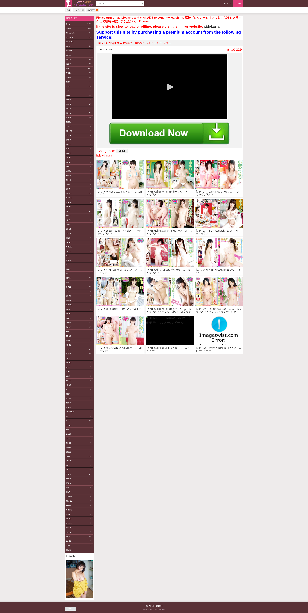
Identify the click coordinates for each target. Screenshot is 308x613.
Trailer (68, 28)
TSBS (68, 474)
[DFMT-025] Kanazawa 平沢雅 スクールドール (119, 310)
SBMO (68, 456)
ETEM (68, 407)
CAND (68, 541)
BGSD (68, 381)
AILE (68, 220)
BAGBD (69, 305)
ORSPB (69, 510)
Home (68, 10)
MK (67, 274)
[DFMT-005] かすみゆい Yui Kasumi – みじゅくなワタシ (119, 349)
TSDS (68, 77)
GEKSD (69, 233)
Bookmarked (107, 50)
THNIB (68, 345)
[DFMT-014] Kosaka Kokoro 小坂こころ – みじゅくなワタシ (218, 193)
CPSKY (69, 193)
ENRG (68, 336)
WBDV (68, 171)
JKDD (68, 425)
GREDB (69, 247)
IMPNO (69, 51)
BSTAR (69, 398)
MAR (68, 340)
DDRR (68, 300)
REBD (68, 60)
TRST (68, 470)
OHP (68, 372)
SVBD (68, 479)
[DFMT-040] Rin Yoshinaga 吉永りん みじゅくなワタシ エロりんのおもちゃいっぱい (219, 310)
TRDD (68, 242)
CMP (68, 225)
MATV (68, 528)
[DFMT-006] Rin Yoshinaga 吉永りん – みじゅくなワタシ (169, 193)
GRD (68, 367)
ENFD (68, 113)
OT (67, 265)
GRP (68, 545)
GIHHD (69, 496)
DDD (68, 189)
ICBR (68, 256)
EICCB (68, 452)
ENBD (68, 109)
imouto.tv (69, 37)
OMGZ (68, 126)
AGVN (68, 207)
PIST (68, 394)
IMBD (68, 46)
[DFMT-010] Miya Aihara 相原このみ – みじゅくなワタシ (169, 232)
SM (67, 430)
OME (68, 349)
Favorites (92, 10)
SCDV (68, 327)
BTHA (68, 483)
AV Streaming (160, 609)
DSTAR (69, 523)
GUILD (68, 287)
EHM (68, 465)
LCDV (68, 64)
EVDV (68, 140)
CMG (68, 184)
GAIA (68, 291)
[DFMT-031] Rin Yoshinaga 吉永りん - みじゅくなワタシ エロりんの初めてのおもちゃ (169, 310)
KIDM (68, 537)
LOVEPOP (70, 42)
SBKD (68, 100)
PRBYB (69, 131)
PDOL (68, 309)
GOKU (68, 514)
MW (67, 488)
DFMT (68, 296)
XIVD (68, 376)
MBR (68, 82)
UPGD (68, 229)
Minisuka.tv (70, 33)
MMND (68, 104)
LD (67, 416)
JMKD (68, 532)
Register (227, 4)
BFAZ (68, 332)
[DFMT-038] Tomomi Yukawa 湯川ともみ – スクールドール (218, 349)
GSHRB (69, 198)
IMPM (68, 55)
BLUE (68, 269)
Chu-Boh (69, 501)
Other (68, 24)
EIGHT (68, 144)
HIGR (68, 238)
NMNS (68, 447)
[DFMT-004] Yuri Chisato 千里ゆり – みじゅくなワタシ (168, 271)
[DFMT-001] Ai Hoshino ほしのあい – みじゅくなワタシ (119, 271)
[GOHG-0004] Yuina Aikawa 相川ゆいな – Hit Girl (218, 271)
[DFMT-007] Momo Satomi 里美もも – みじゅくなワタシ (119, 193)
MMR (68, 69)
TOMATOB (70, 412)
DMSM (68, 122)
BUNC (68, 314)
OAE (68, 86)
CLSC (68, 403)
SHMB (68, 358)
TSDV (68, 323)
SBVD (68, 278)
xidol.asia (212, 26)
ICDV (68, 421)
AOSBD (69, 176)
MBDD (68, 282)
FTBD (68, 260)
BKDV (68, 153)
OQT (68, 149)
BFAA (68, 95)
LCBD (68, 118)
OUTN (68, 202)
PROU (68, 162)
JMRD (68, 158)
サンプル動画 (79, 10)
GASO (68, 434)
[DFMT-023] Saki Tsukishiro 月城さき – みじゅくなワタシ (119, 232)
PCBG (68, 180)
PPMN (68, 505)
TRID (68, 211)
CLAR (68, 550)
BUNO (68, 363)
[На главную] (79, 3)
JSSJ (68, 91)
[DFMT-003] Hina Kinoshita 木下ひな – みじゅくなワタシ (217, 232)
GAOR (68, 135)
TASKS (68, 73)
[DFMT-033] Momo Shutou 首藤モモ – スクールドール (169, 349)
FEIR (68, 167)
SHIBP (68, 251)
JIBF (68, 439)
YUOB (68, 385)
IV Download (147, 609)
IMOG (68, 354)
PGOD (68, 443)
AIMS (68, 318)
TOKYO (69, 461)
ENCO (68, 519)
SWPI (68, 492)
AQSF (68, 216)
